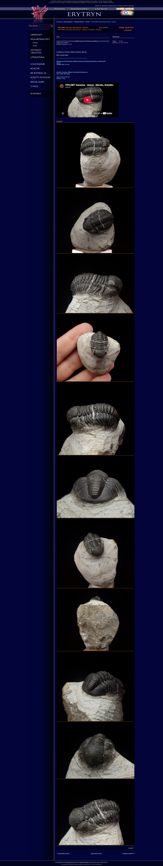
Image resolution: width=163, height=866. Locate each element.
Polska (35, 43)
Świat (35, 46)
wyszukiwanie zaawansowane (40, 29)
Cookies (59, 1)
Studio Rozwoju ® (84, 862)
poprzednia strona (96, 853)
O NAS (93, 864)
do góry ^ (131, 848)
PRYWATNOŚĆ (86, 864)
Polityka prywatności (108, 2)
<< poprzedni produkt (62, 853)
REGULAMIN (78, 864)
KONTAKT (98, 864)
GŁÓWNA (64, 864)
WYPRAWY (71, 864)
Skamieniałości (79, 22)
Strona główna (68, 22)
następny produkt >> (128, 853)
